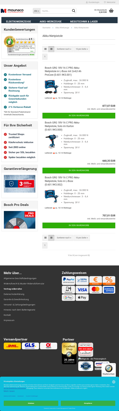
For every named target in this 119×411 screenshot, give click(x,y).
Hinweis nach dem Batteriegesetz (19, 310)
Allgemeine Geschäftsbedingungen (20, 278)
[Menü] (114, 365)
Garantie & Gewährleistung (16, 299)
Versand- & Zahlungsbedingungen (19, 304)
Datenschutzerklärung (14, 294)
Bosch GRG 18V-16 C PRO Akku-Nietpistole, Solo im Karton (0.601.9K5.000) (62, 126)
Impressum (9, 320)
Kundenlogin (93, 2)
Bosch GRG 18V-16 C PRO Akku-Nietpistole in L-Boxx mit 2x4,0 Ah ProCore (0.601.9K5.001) (63, 71)
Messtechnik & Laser (84, 21)
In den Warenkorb (79, 115)
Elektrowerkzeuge (18, 21)
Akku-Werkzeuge (51, 21)
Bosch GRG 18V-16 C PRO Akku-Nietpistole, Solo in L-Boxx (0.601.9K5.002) (62, 181)
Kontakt (7, 315)
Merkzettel (110, 2)
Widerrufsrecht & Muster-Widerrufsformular (24, 283)
